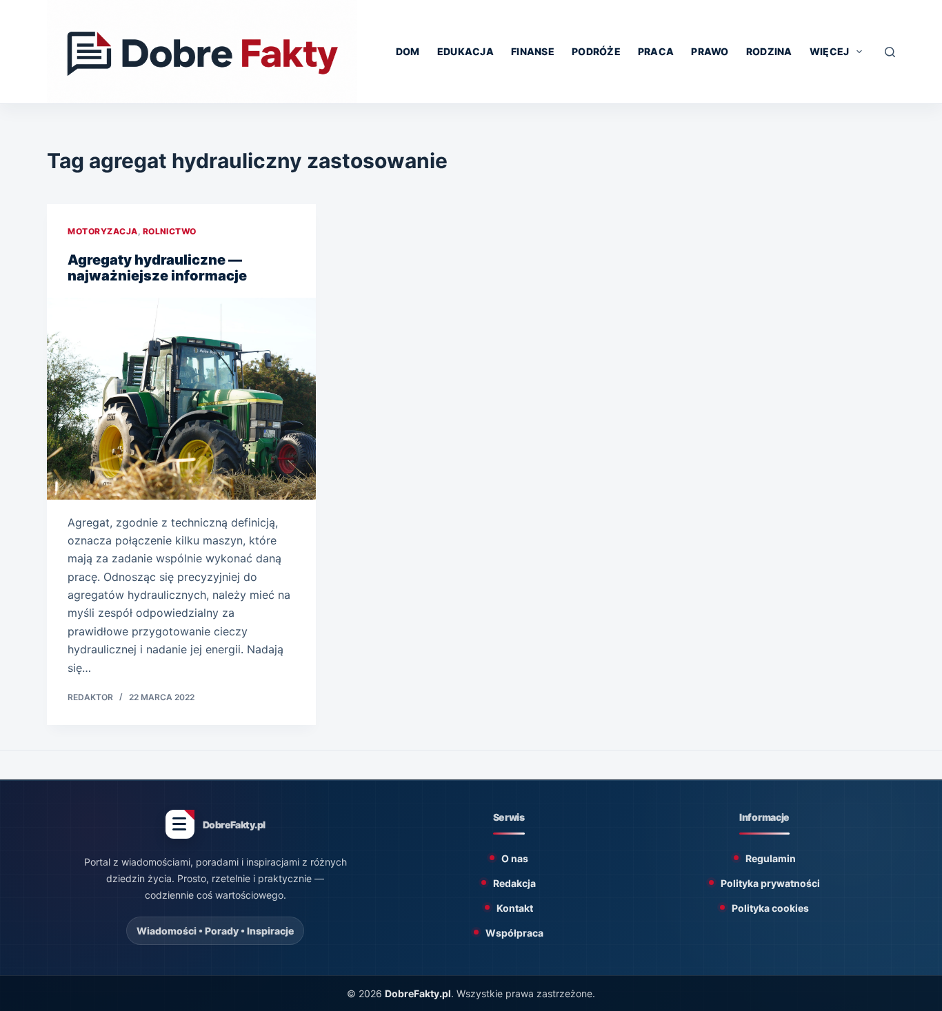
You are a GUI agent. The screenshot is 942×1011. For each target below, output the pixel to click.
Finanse (532, 51)
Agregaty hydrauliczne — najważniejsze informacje (157, 268)
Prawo (709, 51)
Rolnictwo (170, 231)
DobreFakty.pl (418, 993)
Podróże (596, 51)
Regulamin (770, 858)
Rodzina (769, 51)
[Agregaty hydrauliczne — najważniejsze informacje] (181, 398)
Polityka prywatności (770, 883)
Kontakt (515, 908)
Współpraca (514, 933)
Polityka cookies (770, 908)
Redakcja (514, 883)
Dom (408, 51)
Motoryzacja (102, 231)
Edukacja (465, 51)
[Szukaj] (890, 52)
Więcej (830, 51)
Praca (656, 51)
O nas (514, 858)
